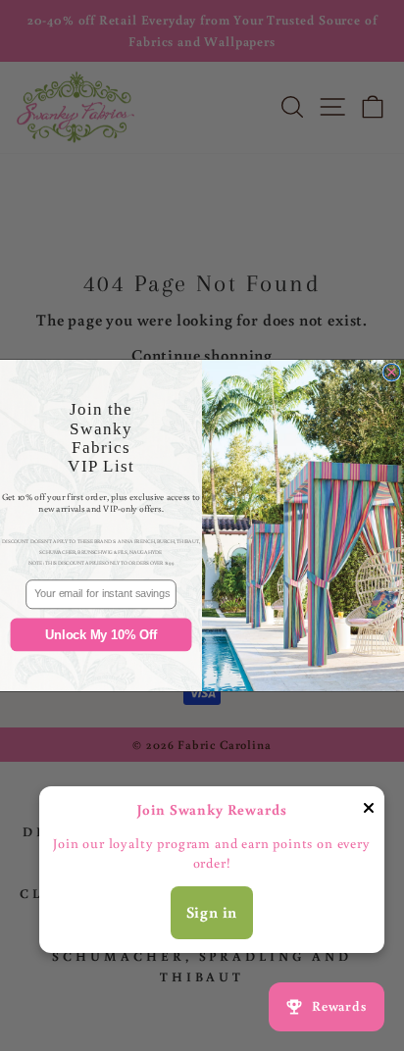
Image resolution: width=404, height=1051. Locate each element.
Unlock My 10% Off (101, 634)
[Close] (368, 812)
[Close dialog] (391, 372)
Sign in (212, 912)
